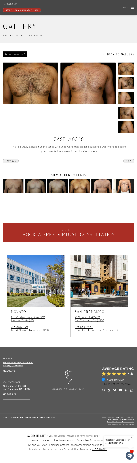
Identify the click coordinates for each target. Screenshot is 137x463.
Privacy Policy (120, 417)
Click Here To (68, 232)
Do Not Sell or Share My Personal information (120, 422)
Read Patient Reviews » (118, 383)
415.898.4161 (19, 327)
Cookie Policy (130, 417)
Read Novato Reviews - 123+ (30, 330)
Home (5, 35)
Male (23, 35)
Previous (10, 161)
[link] (9, 371)
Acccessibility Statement (127, 420)
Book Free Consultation (21, 10)
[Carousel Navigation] (68, 199)
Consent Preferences (112, 420)
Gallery (14, 35)
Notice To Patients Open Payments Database (120, 424)
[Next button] (75, 200)
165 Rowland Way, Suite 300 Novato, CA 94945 (28, 319)
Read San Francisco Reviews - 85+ (98, 330)
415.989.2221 (84, 327)
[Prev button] (61, 200)
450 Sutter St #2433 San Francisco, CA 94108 (89, 319)
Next (129, 161)
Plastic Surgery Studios (48, 417)
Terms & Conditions (108, 417)
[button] (132, 8)
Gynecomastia (35, 35)
